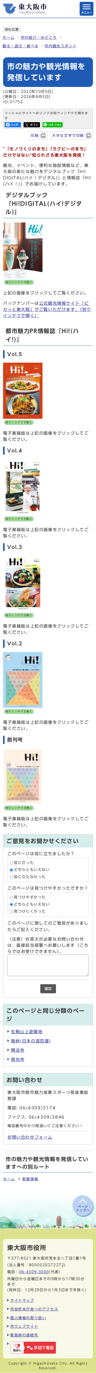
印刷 (35, 135)
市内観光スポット (61, 46)
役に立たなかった (30, 877)
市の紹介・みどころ (39, 37)
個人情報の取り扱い (28, 1318)
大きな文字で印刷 (68, 135)
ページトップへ (83, 1208)
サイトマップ (22, 1300)
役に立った (24, 862)
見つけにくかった (30, 911)
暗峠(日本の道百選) (31, 1041)
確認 (48, 989)
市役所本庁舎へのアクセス (34, 1309)
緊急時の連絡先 (24, 1335)
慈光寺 (18, 1059)
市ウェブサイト (24, 1326)
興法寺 (18, 1050)
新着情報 (30, 1179)
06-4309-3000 (34, 1272)
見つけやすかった (30, 897)
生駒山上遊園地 (26, 1032)
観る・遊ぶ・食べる (20, 46)
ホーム (9, 37)
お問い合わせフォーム (29, 1137)
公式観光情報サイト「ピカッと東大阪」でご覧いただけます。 (47, 309)
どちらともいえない (32, 870)
